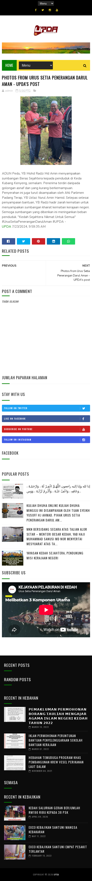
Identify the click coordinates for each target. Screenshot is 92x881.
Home (9, 65)
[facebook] (36, 10)
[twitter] (42, 10)
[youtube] (56, 10)
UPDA (6, 226)
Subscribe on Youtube (18, 429)
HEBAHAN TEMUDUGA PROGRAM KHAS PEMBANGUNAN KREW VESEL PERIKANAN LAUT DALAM (56, 762)
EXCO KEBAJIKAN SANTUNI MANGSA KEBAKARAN (53, 829)
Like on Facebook (15, 418)
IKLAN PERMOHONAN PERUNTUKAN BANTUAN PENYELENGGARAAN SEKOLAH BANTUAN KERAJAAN (56, 740)
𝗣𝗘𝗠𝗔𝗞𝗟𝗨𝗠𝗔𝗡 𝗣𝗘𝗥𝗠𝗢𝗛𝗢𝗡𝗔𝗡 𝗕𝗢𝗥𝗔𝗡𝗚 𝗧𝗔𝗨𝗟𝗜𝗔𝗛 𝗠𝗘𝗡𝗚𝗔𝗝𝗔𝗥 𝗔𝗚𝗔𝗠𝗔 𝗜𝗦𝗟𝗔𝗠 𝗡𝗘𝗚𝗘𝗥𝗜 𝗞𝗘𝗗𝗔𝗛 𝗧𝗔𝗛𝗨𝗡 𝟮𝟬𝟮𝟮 (58, 716)
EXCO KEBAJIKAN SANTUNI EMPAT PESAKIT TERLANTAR (58, 849)
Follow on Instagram (17, 439)
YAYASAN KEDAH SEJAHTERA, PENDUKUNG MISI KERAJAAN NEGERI (55, 555)
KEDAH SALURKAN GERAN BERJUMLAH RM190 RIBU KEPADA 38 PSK (54, 810)
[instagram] (49, 10)
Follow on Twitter (15, 408)
